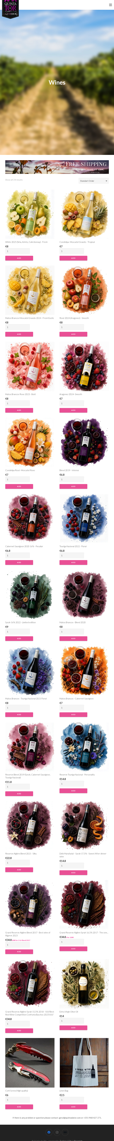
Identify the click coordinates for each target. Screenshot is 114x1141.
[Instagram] (57, 1132)
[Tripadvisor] (65, 1132)
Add (19, 258)
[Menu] (110, 4)
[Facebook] (48, 1132)
